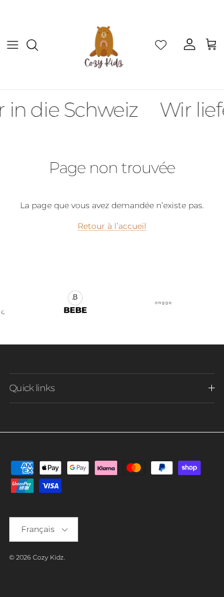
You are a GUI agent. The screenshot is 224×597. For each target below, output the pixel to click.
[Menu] (12, 45)
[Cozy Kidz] (103, 44)
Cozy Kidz (48, 557)
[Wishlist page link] (161, 45)
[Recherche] (38, 45)
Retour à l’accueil (112, 226)
